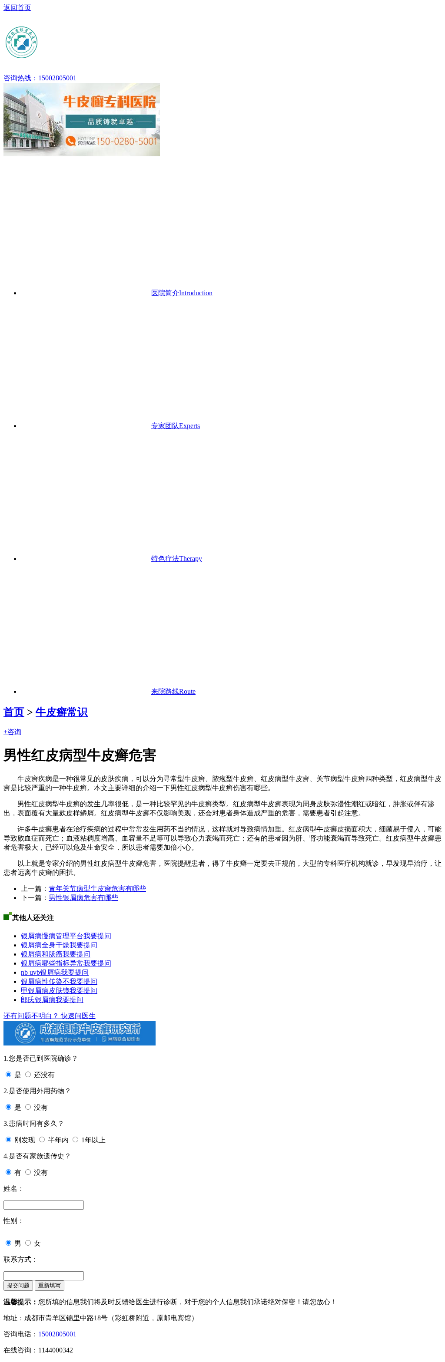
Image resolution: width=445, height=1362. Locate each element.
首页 (13, 712)
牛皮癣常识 (62, 712)
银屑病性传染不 (45, 981)
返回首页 (17, 7)
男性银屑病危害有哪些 (83, 897)
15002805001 (57, 1334)
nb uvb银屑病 (41, 972)
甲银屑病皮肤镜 (45, 990)
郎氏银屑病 (38, 999)
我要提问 (97, 936)
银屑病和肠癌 (42, 954)
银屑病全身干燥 (45, 945)
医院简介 (182, 293)
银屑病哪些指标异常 (52, 963)
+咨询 (12, 731)
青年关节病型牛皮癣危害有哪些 (97, 888)
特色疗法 (176, 558)
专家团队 (175, 425)
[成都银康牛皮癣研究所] (88, 56)
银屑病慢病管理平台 (52, 936)
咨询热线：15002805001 (39, 78)
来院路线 (173, 691)
